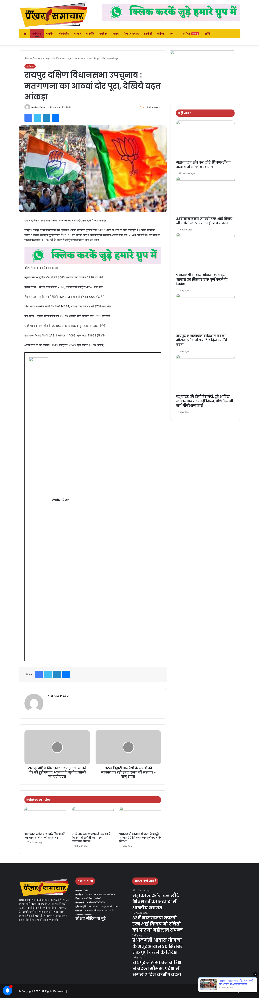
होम (25, 33)
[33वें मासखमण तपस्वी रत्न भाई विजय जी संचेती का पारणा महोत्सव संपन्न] (93, 818)
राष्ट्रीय (49, 33)
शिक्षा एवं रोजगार (131, 33)
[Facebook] (28, 118)
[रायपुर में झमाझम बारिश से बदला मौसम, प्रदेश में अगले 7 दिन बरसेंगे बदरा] (205, 314)
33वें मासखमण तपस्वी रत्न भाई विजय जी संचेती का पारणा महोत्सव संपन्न (91, 837)
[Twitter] (37, 118)
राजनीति (90, 33)
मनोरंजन (103, 33)
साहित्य (160, 33)
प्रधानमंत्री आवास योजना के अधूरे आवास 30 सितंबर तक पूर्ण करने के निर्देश (140, 837)
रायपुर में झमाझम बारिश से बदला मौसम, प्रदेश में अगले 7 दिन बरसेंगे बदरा (201, 340)
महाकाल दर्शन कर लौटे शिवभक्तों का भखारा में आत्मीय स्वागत (44, 836)
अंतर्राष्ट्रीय (64, 33)
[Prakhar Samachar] (54, 15)
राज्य (76, 33)
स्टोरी (207, 33)
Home (28, 58)
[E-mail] (31, 653)
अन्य (171, 33)
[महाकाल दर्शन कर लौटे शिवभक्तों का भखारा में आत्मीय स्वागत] (45, 818)
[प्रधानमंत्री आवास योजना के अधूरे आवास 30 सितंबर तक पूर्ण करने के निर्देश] (140, 818)
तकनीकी (148, 33)
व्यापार (116, 33)
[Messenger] (55, 118)
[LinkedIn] (46, 118)
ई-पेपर (190, 33)
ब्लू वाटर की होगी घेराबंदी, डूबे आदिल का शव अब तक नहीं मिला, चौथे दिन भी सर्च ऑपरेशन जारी (204, 401)
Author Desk (38, 107)
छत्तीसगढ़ (36, 33)
